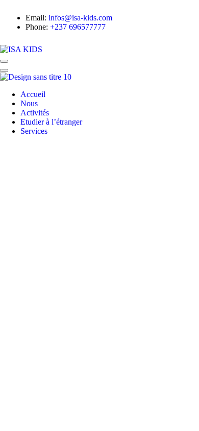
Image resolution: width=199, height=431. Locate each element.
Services (33, 131)
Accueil (32, 94)
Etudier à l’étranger (51, 121)
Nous (29, 103)
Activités (34, 112)
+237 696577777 (78, 26)
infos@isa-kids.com (80, 17)
